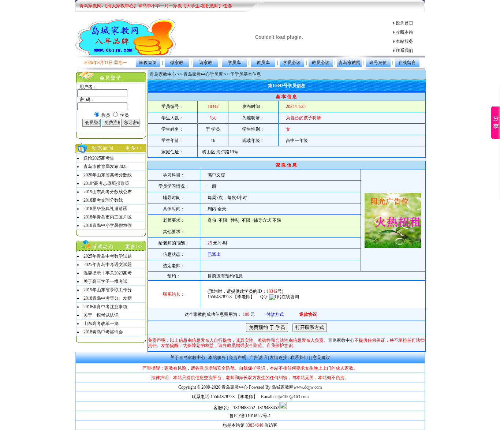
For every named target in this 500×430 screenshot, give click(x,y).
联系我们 (404, 50)
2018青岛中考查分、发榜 (107, 298)
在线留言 (407, 62)
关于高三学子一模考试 (105, 281)
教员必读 (320, 62)
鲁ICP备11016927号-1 (250, 415)
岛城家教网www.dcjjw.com (297, 387)
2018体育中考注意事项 (105, 306)
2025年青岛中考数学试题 (107, 256)
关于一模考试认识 (101, 315)
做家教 (176, 62)
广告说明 (258, 357)
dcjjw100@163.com (291, 396)
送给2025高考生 (98, 158)
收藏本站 (404, 32)
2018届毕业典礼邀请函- (106, 208)
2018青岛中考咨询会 (103, 331)
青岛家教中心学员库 (203, 74)
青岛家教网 (350, 62)
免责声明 (237, 357)
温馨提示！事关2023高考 (107, 273)
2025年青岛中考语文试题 (107, 264)
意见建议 (321, 357)
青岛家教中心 (163, 74)
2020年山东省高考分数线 (107, 174)
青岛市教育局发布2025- (106, 166)
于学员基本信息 (245, 74)
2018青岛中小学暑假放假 (107, 225)
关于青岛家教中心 (187, 357)
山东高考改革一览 (101, 323)
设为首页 (404, 23)
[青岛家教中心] (126, 37)
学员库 (234, 62)
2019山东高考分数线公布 (107, 191)
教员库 (263, 62)
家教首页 (148, 62)
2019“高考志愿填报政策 (106, 183)
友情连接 (278, 357)
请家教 (205, 62)
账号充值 (378, 62)
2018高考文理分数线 (103, 200)
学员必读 (292, 62)
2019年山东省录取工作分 (107, 289)
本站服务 (404, 41)
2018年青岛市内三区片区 (107, 217)
